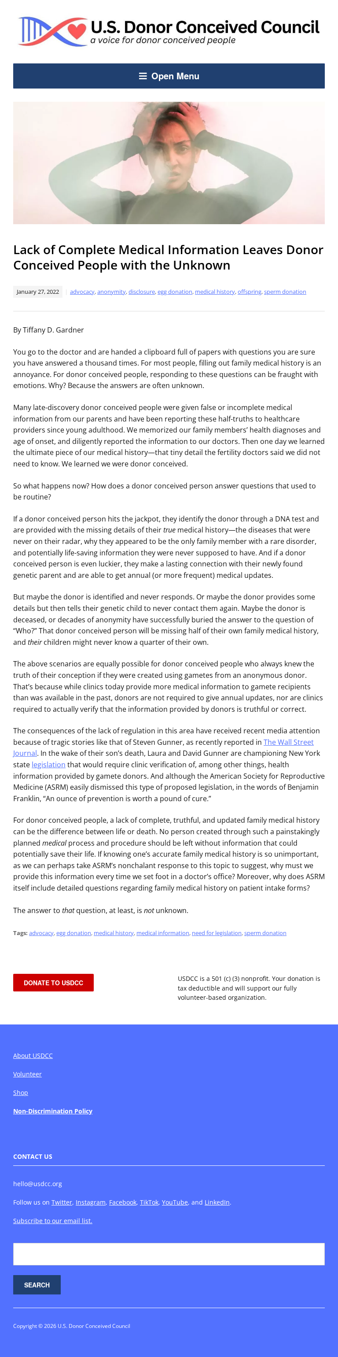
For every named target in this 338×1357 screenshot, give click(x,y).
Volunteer (27, 1074)
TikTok (149, 1202)
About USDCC (33, 1055)
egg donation (175, 292)
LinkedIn (217, 1202)
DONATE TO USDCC (53, 982)
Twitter (61, 1202)
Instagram (91, 1202)
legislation (49, 764)
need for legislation (217, 933)
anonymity (111, 292)
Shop (20, 1092)
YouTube (175, 1202)
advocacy (82, 292)
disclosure (142, 292)
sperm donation (285, 292)
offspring (249, 292)
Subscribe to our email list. (52, 1220)
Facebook (122, 1202)
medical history (215, 292)
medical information (162, 933)
